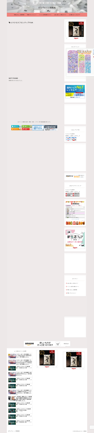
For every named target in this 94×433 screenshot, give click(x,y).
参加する (83, 220)
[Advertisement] (34, 34)
